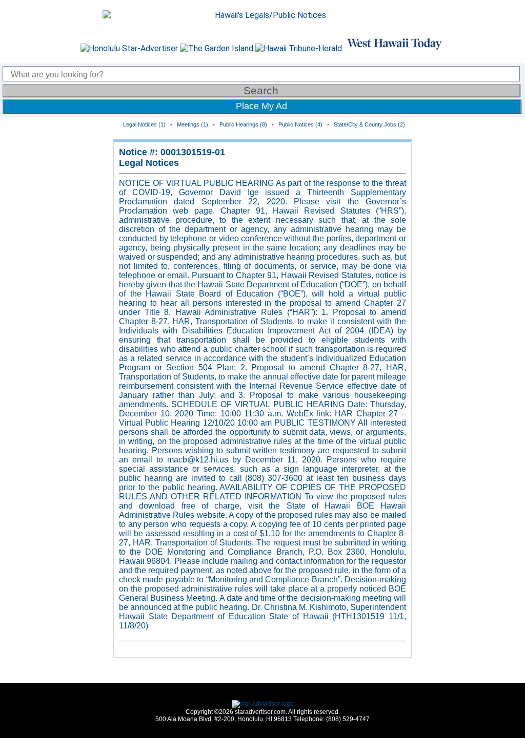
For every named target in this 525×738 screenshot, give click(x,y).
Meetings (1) (192, 124)
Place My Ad (261, 106)
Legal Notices (149, 163)
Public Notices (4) (300, 124)
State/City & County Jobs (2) (369, 124)
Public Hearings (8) (243, 124)
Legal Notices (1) (144, 124)
